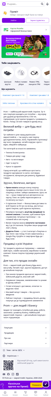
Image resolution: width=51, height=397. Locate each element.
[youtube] (3, 374)
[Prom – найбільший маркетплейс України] (4, 4)
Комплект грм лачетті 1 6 (13, 95)
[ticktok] (17, 374)
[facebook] (8, 374)
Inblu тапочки (9, 103)
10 (32, 55)
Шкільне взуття (7, 83)
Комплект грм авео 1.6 (39, 95)
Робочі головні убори (21, 83)
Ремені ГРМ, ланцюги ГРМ (34, 83)
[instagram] (12, 374)
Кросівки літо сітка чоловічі (32, 103)
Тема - (11, 350)
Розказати (36, 385)
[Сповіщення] (47, 4)
